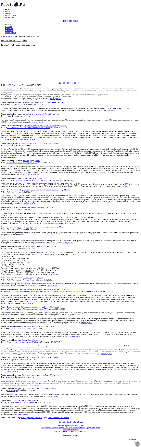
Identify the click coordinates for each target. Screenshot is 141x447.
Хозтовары (27, 278)
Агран (9, 145)
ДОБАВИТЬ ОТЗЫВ (71, 21)
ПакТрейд (10, 248)
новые (7, 11)
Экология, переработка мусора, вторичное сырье (37, 289)
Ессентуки (64, 102)
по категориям (10, 15)
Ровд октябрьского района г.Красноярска (21, 163)
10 (70, 83)
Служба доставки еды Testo (18, 402)
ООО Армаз (11, 360)
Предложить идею (93, 428)
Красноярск (37, 178)
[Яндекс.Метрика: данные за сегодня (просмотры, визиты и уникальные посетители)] (61, 432)
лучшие (8, 13)
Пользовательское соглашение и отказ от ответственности (63, 428)
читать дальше (55, 99)
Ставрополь (54, 114)
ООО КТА (10, 192)
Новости (8, 27)
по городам (9, 17)
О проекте (9, 29)
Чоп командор (12, 391)
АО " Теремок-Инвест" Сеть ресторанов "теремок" (25, 309)
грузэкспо (9, 209)
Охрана (26, 161)
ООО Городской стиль (16, 105)
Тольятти (64, 289)
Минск (64, 126)
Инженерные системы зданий (33, 114)
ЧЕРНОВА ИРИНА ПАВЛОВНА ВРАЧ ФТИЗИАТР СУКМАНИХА (33, 180)
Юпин (8, 116)
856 (78, 83)
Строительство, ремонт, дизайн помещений (38, 102)
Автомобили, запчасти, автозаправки (33, 143)
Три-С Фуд (10, 377)
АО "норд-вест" (13, 229)
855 (74, 83)
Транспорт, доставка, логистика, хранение (40, 126)
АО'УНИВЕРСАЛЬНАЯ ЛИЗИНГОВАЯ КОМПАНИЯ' (28, 128)
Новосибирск (55, 375)
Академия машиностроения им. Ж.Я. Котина (24, 342)
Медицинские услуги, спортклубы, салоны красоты (38, 190)
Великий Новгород (51, 307)
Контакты (9, 31)
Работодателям (10, 33)
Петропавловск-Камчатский (58, 418)
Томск (51, 207)
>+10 (81, 83)
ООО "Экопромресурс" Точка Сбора (20, 280)
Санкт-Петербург (51, 357)
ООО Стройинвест (14, 85)
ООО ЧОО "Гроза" (14, 328)
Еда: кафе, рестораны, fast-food (35, 326)
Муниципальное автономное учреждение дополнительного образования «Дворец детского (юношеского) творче (50, 291)
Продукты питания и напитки (31, 207)
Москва (56, 143)
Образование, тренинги (29, 307)
